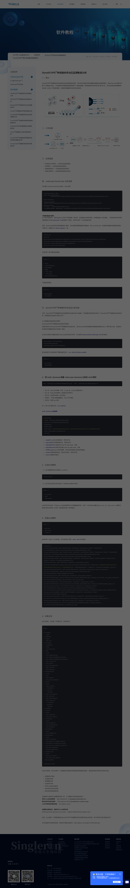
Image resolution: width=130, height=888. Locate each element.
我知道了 (116, 882)
